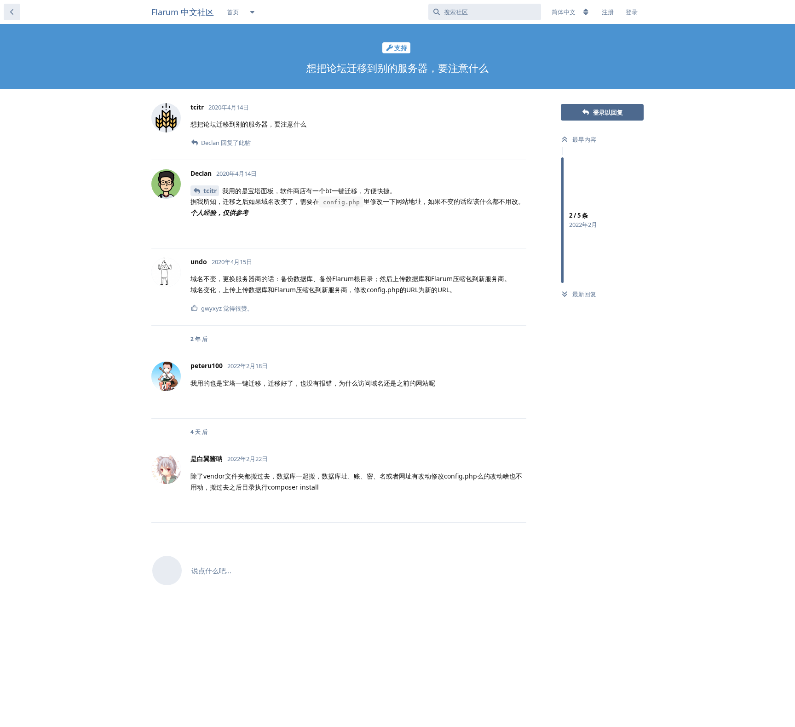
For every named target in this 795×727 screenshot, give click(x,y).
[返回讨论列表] (12, 12)
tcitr (210, 190)
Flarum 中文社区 (182, 11)
